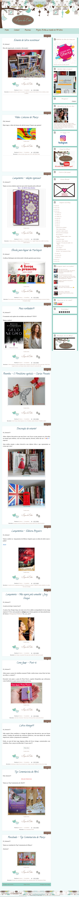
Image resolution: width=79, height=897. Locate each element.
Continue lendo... (26, 79)
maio (57, 223)
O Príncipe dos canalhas (28, 585)
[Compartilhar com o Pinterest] (38, 90)
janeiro (57, 257)
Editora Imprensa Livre (22, 420)
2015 (56, 211)
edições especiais (26, 242)
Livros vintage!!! (26, 726)
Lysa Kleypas (20, 365)
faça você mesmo (29, 717)
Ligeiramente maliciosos (19, 585)
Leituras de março (21, 154)
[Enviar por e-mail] (33, 90)
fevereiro (58, 255)
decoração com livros (17, 523)
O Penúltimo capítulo (30, 420)
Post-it (42, 717)
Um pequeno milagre (26, 300)
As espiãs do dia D (11, 585)
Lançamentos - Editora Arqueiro (26, 531)
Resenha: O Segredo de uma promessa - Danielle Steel (66, 281)
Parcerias (28, 30)
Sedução (47, 299)
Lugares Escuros (15, 365)
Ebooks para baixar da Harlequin (26, 250)
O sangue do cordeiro (37, 585)
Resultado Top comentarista (17, 880)
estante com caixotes (21, 91)
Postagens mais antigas (45, 884)
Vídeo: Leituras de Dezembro (64, 286)
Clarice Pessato (14, 420)
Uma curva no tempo (26, 586)
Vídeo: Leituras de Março (26, 117)
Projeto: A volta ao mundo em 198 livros (49, 30)
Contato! (16, 30)
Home (7, 30)
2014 (56, 259)
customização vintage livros (16, 764)
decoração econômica (13, 91)
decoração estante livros (32, 523)
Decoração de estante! (26, 429)
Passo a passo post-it (37, 717)
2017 (56, 207)
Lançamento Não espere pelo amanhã (26, 655)
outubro (57, 214)
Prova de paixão (35, 299)
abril (57, 225)
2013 (56, 261)
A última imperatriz (11, 364)
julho (57, 220)
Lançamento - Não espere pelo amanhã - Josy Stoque (26, 596)
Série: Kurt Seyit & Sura (63, 269)
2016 (56, 209)
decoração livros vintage (25, 764)
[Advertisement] (26, 103)
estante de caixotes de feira (30, 91)
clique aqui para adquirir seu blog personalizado (51, 895)
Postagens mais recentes (8, 884)
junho (57, 222)
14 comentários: (27, 297)
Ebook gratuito (11, 299)
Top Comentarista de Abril (26, 772)
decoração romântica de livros (36, 764)
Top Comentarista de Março (41, 880)
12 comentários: (27, 90)
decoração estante (24, 523)
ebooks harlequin (17, 299)
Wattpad (12, 614)
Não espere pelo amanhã (38, 655)
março (57, 253)
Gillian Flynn (47, 364)
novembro (58, 212)
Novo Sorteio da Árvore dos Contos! (65, 274)
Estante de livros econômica (41, 91)
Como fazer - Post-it (26, 663)
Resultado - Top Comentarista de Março (26, 837)
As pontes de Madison (19, 364)
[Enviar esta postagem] (31, 90)
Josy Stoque (17, 655)
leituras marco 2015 (28, 154)
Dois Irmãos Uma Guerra (35, 364)
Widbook (19, 614)
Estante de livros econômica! (26, 40)
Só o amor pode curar (37, 365)
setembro (58, 216)
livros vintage (44, 764)
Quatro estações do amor (28, 365)
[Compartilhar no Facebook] (37, 90)
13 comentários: (27, 152)
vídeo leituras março (36, 154)
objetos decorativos (40, 523)
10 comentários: (27, 362)
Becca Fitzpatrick (27, 364)
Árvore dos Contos (5, 3)
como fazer (16, 717)
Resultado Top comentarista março (29, 880)
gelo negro (42, 364)
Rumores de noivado (42, 299)
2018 (56, 205)
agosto (57, 218)
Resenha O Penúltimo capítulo (40, 420)
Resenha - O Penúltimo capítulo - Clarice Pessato (26, 374)
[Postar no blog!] (34, 90)
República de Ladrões (46, 585)
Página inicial (27, 884)
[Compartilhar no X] (36, 90)
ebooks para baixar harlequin (26, 299)
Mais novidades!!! (26, 309)
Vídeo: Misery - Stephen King (64, 291)
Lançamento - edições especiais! (26, 178)
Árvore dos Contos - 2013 (25, 895)
